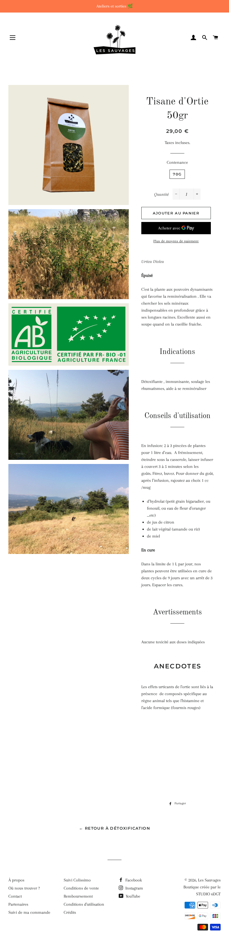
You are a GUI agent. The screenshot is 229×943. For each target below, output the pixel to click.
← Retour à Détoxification (114, 828)
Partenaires (18, 904)
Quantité (161, 194)
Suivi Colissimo (77, 880)
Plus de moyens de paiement (176, 241)
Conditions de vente (81, 888)
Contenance (177, 162)
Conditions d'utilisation (84, 904)
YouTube (132, 896)
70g (177, 174)
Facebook (133, 880)
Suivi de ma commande (29, 912)
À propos (16, 880)
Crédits (70, 912)
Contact (15, 896)
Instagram (133, 888)
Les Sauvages (209, 880)
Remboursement (78, 896)
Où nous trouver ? (24, 888)
